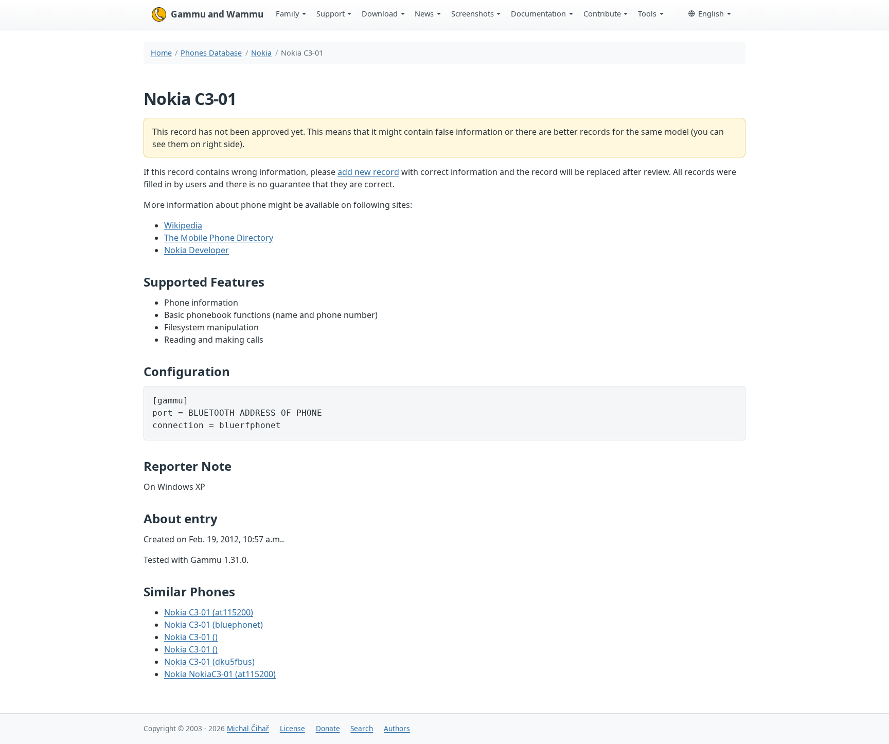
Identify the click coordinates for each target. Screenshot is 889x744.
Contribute (602, 13)
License (292, 728)
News (424, 13)
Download (380, 13)
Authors (397, 728)
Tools (647, 13)
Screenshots (472, 13)
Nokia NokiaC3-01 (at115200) (220, 674)
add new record (368, 172)
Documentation (538, 13)
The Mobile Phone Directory (218, 237)
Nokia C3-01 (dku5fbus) (209, 661)
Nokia (261, 53)
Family (287, 13)
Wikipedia (183, 225)
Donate (328, 728)
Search (361, 728)
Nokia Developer (196, 250)
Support (330, 13)
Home (161, 53)
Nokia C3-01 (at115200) (208, 612)
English (711, 13)
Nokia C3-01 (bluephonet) (213, 624)
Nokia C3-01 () (191, 637)
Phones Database (211, 53)
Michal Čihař (248, 728)
